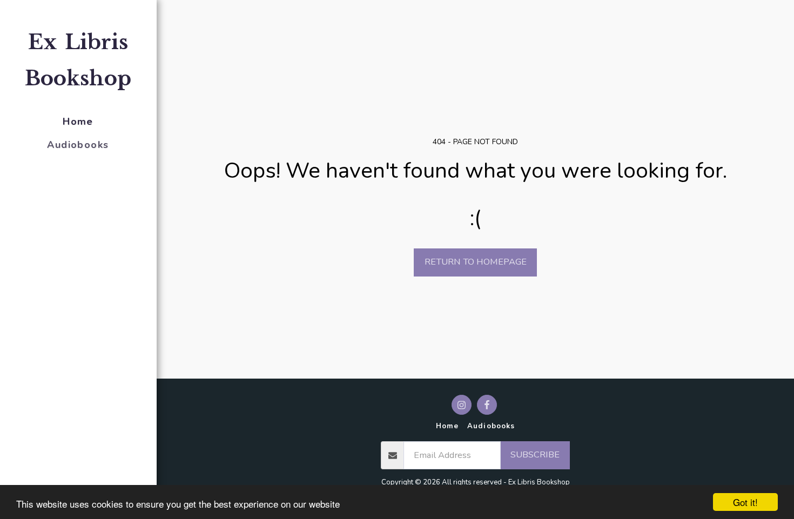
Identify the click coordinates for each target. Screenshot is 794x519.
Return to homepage (476, 261)
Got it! (745, 502)
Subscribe (535, 454)
